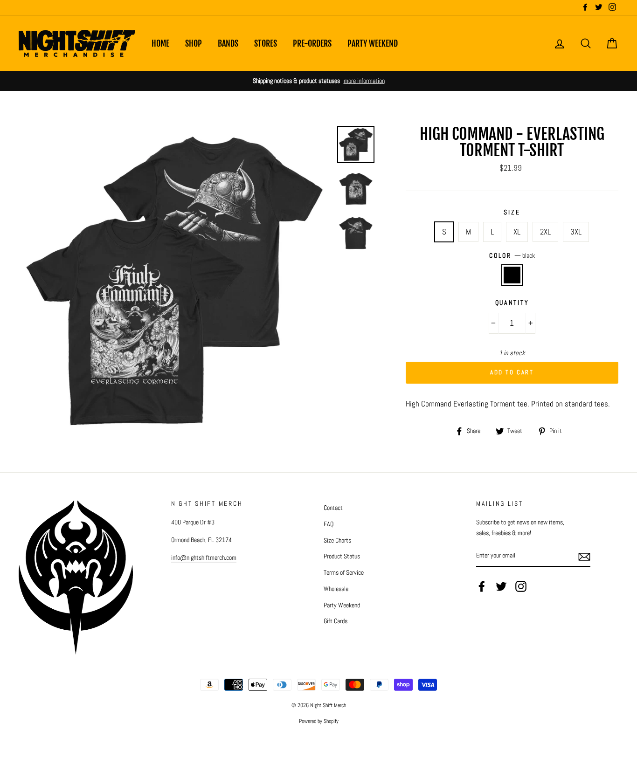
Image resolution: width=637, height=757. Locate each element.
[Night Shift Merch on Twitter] (501, 586)
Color (511, 256)
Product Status (342, 556)
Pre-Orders (312, 43)
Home (160, 43)
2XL (545, 232)
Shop (193, 43)
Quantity (512, 303)
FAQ (328, 524)
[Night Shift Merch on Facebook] (481, 586)
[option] (318, 81)
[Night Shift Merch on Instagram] (520, 586)
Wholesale (336, 589)
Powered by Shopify (319, 721)
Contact (333, 507)
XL (516, 232)
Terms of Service (344, 572)
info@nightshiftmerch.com (203, 557)
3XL (576, 232)
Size (512, 212)
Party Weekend (372, 43)
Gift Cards (335, 621)
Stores (265, 43)
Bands (228, 43)
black (512, 274)
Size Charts (337, 540)
